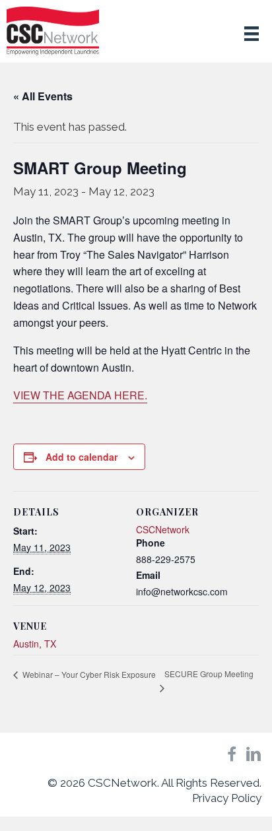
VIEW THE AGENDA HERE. (80, 395)
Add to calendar (82, 456)
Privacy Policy (226, 798)
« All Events (43, 96)
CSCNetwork (162, 529)
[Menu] (251, 33)
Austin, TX (34, 643)
